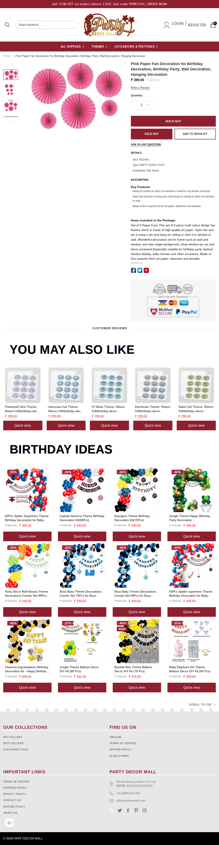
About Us (10, 812)
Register (197, 25)
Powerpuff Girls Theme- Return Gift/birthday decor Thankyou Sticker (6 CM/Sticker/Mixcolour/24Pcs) (23, 409)
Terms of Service (123, 743)
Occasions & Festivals (135, 46)
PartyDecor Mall (28, 838)
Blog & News (119, 755)
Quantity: (137, 95)
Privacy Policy (14, 794)
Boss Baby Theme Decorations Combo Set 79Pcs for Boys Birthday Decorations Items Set (81, 594)
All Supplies (71, 46)
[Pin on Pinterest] (146, 270)
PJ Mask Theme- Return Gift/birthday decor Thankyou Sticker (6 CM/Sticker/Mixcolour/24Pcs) (109, 409)
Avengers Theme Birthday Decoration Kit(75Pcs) (132, 518)
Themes (98, 46)
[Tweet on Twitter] (139, 270)
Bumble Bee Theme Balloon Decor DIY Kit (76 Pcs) (133, 669)
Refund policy (121, 749)
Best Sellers (13, 743)
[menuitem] (72, 46)
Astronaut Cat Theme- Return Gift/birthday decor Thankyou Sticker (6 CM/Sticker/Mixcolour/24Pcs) (66, 409)
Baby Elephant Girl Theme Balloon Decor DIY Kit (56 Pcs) (189, 669)
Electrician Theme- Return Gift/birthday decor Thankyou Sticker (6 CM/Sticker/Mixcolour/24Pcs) (153, 409)
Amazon (115, 737)
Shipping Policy (15, 787)
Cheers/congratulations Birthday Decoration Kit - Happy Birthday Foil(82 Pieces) (26, 669)
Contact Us (12, 800)
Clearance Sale (16, 749)
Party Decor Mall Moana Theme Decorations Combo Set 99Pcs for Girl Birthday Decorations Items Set (26, 594)
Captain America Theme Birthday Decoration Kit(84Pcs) (82, 518)
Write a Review (140, 87)
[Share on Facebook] (133, 270)
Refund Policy (14, 806)
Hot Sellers (12, 737)
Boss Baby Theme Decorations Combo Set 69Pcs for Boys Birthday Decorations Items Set (135, 594)
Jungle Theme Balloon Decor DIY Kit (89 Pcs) (79, 669)
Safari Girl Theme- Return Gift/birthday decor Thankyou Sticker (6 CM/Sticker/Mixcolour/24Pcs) (196, 409)
